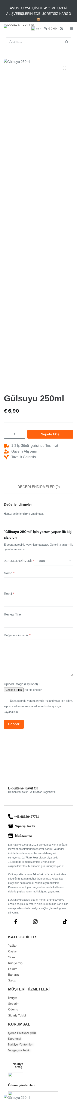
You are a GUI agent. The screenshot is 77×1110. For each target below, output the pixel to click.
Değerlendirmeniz (17, 635)
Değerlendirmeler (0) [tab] (39, 487)
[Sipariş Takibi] (10, 826)
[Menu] (71, 28)
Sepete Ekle (50, 434)
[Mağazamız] (10, 835)
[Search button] (66, 41)
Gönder (13, 724)
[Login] (61, 28)
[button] (36, 28)
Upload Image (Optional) (21, 684)
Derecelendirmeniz (19, 560)
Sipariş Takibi (25, 826)
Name (9, 573)
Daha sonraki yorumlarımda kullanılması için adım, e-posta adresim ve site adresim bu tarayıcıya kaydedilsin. (38, 706)
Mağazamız (23, 835)
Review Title (12, 614)
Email (9, 594)
